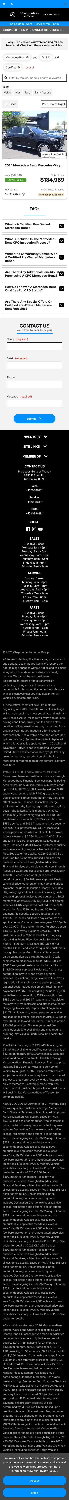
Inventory (32, 437)
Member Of (31, 456)
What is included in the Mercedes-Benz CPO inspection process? (30, 240)
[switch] (65, 4)
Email (17, 358)
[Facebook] (28, 529)
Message (19, 396)
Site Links (32, 446)
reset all (29, 67)
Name (17, 339)
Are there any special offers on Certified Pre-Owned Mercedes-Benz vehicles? (28, 305)
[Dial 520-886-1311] (12, 4)
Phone (11, 377)
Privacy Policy (48, 1470)
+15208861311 (34, 490)
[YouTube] (40, 529)
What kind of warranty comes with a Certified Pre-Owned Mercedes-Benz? (31, 257)
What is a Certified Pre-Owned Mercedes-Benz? (27, 226)
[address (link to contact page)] (4, 4)
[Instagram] (34, 529)
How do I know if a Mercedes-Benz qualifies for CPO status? (30, 288)
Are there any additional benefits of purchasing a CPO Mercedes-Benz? (32, 273)
